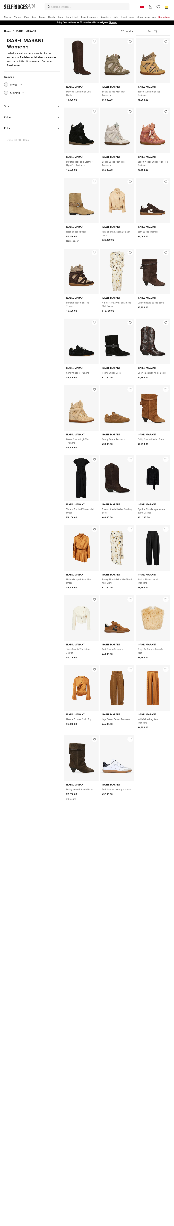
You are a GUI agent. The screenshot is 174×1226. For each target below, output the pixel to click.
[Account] (150, 6)
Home (7, 31)
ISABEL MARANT (26, 31)
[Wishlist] (158, 6)
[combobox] (89, 6)
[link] (81, 93)
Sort (149, 31)
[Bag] (166, 6)
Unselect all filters (18, 140)
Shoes (16, 84)
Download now (107, 22)
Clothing (17, 92)
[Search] (48, 6)
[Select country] (142, 6)
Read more (13, 65)
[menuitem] (7, 17)
